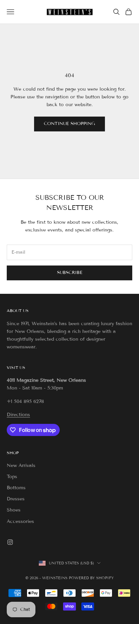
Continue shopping (69, 123)
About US (18, 310)
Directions (18, 414)
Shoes (14, 510)
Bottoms (16, 488)
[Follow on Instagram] (10, 542)
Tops (12, 476)
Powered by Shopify (91, 577)
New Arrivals (21, 465)
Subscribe (69, 272)
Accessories (20, 521)
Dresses (16, 499)
